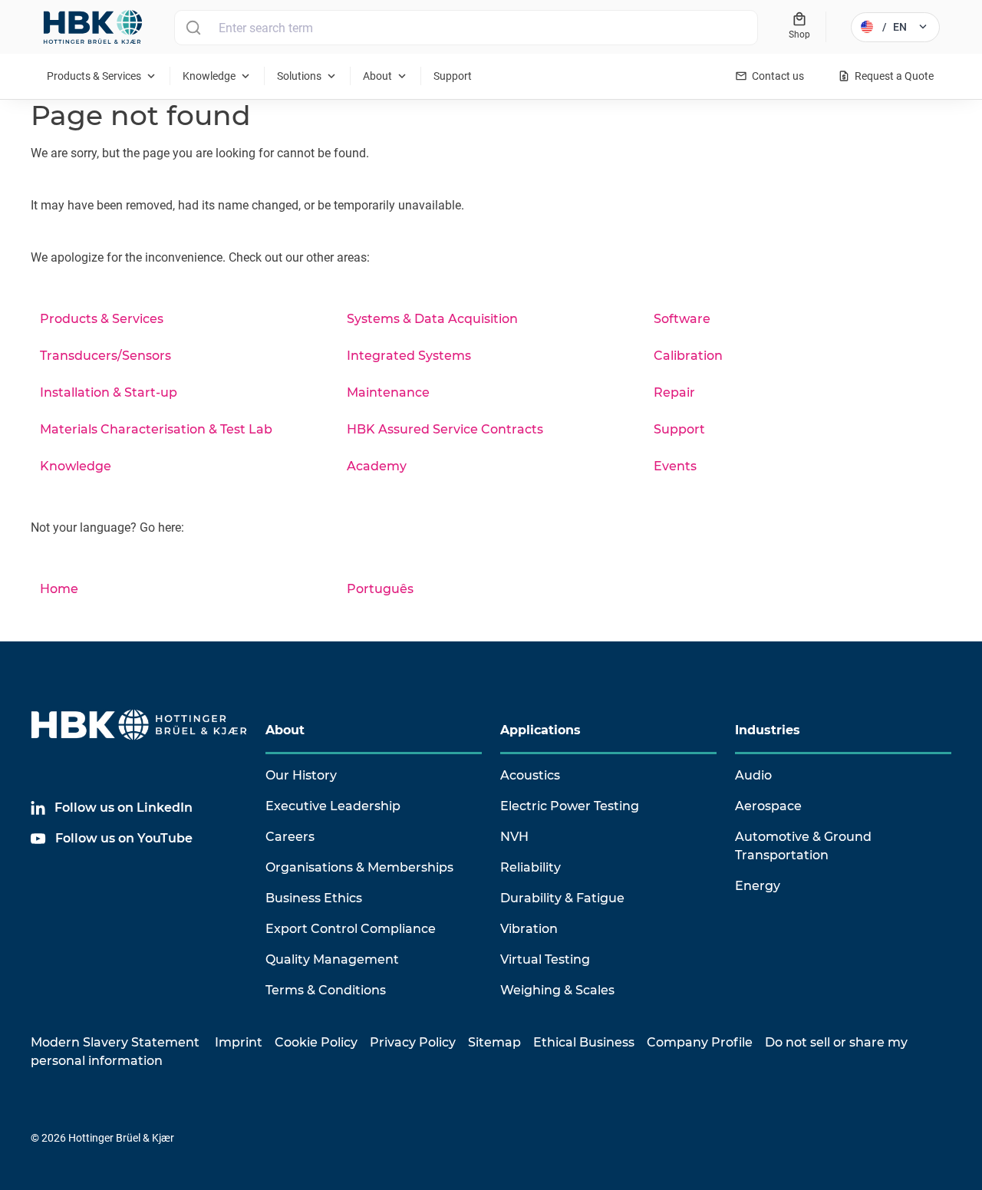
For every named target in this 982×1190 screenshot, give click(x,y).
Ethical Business (583, 1042)
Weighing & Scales (557, 990)
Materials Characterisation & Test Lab (156, 429)
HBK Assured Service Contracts (445, 429)
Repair (674, 392)
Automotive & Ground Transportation (803, 845)
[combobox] (466, 27)
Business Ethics (313, 898)
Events (675, 466)
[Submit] (193, 28)
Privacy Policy (413, 1042)
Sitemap (494, 1042)
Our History (301, 775)
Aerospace (768, 806)
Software (682, 319)
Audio (753, 775)
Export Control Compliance (350, 928)
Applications (540, 730)
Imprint (238, 1042)
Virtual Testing (545, 959)
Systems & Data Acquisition (432, 319)
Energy (757, 885)
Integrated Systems (409, 355)
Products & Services (101, 319)
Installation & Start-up (108, 392)
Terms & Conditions (325, 990)
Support (679, 429)
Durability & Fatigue (562, 898)
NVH (514, 836)
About (285, 730)
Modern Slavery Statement (115, 1042)
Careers (290, 836)
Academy (377, 466)
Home (59, 589)
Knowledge (75, 466)
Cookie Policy (316, 1042)
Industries (767, 730)
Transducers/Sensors (105, 355)
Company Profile (700, 1042)
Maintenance (388, 392)
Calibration (688, 355)
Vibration (529, 928)
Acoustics (530, 775)
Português (380, 589)
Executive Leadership (332, 806)
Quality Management (332, 959)
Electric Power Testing (569, 806)
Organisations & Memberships (359, 867)
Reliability (530, 867)
